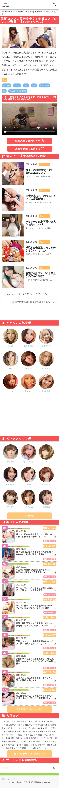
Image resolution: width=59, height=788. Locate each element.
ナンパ (32, 725)
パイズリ (20, 725)
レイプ (4, 731)
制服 (27, 725)
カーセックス (18, 745)
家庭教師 (32, 738)
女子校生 (39, 725)
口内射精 (52, 725)
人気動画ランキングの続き (29, 709)
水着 (23, 731)
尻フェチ (33, 735)
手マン (53, 721)
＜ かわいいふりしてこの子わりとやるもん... (25, 294)
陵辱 (10, 731)
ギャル (19, 721)
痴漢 (10, 741)
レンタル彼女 (22, 741)
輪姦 (14, 741)
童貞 (26, 745)
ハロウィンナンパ (36, 745)
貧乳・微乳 (15, 738)
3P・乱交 (45, 721)
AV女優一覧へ (29, 515)
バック (26, 85)
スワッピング (42, 748)
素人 (4, 80)
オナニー (14, 728)
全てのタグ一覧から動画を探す (29, 753)
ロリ (39, 738)
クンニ (25, 721)
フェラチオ (6, 85)
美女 (42, 728)
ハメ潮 (45, 741)
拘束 (37, 731)
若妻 (18, 731)
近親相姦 (52, 741)
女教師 (7, 738)
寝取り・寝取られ (47, 731)
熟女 (55, 728)
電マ (3, 728)
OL (50, 735)
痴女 (40, 735)
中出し (31, 721)
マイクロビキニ (47, 738)
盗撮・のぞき (44, 85)
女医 (34, 748)
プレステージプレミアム (17, 91)
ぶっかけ (24, 738)
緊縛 (10, 745)
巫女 (12, 748)
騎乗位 (34, 85)
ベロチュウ (30, 731)
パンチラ (18, 748)
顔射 (3, 725)
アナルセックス (35, 741)
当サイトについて (8, 779)
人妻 (46, 725)
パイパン (13, 735)
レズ (8, 728)
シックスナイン (25, 728)
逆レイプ (49, 728)
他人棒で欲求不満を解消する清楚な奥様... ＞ (33, 302)
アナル (45, 735)
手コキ (38, 721)
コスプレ (17, 85)
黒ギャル (36, 728)
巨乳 (13, 721)
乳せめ (47, 745)
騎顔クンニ (27, 748)
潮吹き (13, 725)
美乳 (14, 731)
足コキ (4, 745)
